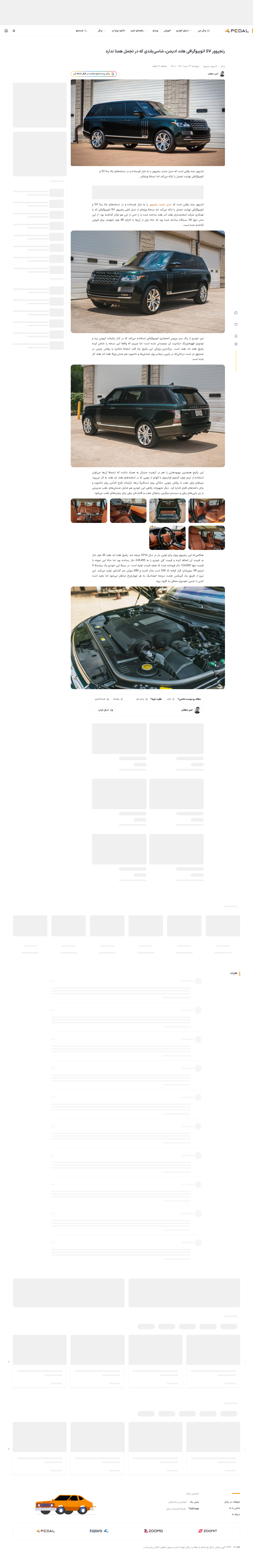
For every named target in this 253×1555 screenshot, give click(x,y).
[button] (68, 1504)
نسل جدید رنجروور (160, 204)
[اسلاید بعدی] (9, 1362)
